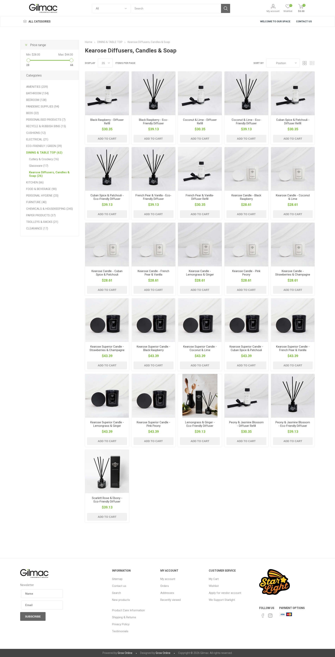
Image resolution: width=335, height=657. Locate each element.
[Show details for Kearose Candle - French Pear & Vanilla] (153, 244)
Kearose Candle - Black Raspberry (246, 197)
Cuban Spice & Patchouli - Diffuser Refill (292, 121)
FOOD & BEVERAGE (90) (41, 189)
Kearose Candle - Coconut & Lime (293, 197)
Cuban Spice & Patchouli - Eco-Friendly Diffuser (107, 197)
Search (116, 593)
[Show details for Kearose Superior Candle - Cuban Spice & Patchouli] (246, 320)
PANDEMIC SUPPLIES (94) (42, 106)
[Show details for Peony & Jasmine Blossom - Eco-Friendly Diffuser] (293, 396)
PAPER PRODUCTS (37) (41, 215)
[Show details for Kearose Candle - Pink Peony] (246, 244)
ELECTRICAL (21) (37, 139)
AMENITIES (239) (37, 86)
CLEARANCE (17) (37, 228)
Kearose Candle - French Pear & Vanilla (153, 272)
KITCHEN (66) (35, 182)
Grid (304, 63)
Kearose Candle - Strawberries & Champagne (292, 272)
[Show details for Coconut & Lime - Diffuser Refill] (200, 93)
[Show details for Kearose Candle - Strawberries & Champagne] (293, 244)
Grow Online (125, 652)
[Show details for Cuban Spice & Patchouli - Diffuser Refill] (293, 93)
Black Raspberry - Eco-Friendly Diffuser (153, 121)
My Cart (214, 579)
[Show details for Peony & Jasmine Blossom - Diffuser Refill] (246, 396)
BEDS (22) (32, 113)
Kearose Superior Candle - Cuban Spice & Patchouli (246, 348)
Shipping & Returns (124, 617)
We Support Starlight (222, 600)
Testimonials (120, 631)
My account (273, 11)
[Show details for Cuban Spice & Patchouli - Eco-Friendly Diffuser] (107, 169)
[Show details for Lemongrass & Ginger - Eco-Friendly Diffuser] (200, 396)
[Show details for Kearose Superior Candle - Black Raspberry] (153, 320)
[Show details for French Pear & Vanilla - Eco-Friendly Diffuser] (153, 169)
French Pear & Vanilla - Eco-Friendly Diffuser (153, 197)
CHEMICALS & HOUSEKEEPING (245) (49, 208)
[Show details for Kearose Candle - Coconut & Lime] (293, 169)
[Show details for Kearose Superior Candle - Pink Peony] (153, 396)
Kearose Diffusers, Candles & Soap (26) (49, 174)
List (312, 63)
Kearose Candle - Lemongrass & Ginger (200, 272)
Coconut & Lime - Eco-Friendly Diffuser (246, 121)
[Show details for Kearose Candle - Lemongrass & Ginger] (200, 244)
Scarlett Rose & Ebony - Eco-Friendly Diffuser (107, 499)
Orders (164, 586)
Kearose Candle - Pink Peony (246, 272)
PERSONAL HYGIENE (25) (42, 195)
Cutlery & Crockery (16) (44, 159)
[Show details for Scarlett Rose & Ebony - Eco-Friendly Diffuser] (107, 471)
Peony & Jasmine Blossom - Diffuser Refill (246, 424)
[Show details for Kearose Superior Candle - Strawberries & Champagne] (107, 320)
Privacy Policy (121, 624)
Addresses (167, 593)
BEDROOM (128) (36, 100)
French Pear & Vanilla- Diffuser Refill (200, 197)
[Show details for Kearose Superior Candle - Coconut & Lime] (200, 320)
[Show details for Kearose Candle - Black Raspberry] (246, 169)
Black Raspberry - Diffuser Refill (107, 121)
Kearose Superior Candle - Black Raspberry (153, 348)
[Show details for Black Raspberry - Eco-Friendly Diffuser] (153, 93)
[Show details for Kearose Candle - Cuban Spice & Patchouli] (107, 244)
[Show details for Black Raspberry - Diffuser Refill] (107, 93)
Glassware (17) (38, 165)
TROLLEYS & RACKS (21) (42, 222)
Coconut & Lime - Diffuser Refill (200, 121)
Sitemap (117, 579)
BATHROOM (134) (37, 93)
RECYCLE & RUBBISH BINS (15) (46, 126)
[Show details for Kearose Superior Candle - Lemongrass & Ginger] (107, 396)
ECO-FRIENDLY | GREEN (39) (44, 146)
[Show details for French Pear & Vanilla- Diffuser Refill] (200, 169)
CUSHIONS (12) (36, 133)
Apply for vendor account (225, 593)
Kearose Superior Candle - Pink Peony (153, 424)
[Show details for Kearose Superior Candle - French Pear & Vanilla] (293, 320)
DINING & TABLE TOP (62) (44, 152)
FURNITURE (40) (36, 202)
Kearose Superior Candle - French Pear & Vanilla (293, 348)
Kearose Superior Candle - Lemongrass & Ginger (107, 424)
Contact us (119, 586)
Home (88, 42)
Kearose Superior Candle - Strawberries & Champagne (107, 348)
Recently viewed (170, 600)
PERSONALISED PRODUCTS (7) (46, 119)
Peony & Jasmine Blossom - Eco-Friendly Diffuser (292, 424)
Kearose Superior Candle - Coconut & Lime (200, 348)
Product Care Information (128, 610)
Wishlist (214, 586)
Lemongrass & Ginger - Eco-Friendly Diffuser (200, 424)
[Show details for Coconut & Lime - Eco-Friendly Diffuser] (246, 93)
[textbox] (175, 8)
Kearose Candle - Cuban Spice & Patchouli (107, 272)
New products (121, 600)
